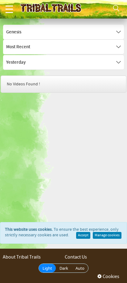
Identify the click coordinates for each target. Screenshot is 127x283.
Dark (63, 268)
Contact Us (76, 257)
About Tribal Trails (22, 257)
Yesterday (16, 62)
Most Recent (18, 47)
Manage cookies (107, 235)
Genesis (13, 32)
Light (47, 268)
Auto (80, 268)
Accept (83, 235)
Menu (9, 9)
